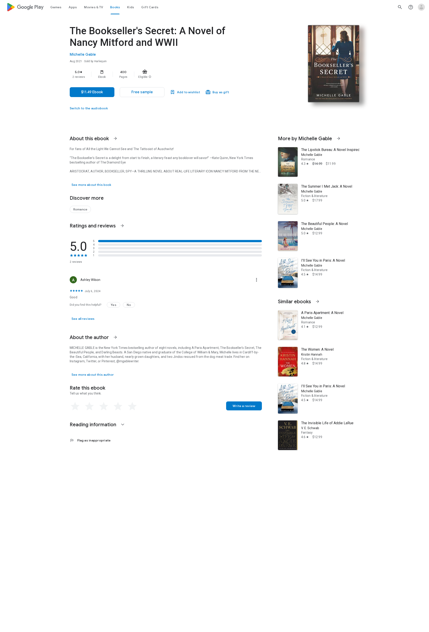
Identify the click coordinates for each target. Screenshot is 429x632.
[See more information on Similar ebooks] (317, 301)
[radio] (75, 406)
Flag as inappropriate (90, 440)
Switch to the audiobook (89, 108)
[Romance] (80, 209)
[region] (159, 74)
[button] (142, 92)
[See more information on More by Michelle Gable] (338, 138)
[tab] (56, 7)
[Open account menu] (421, 7)
